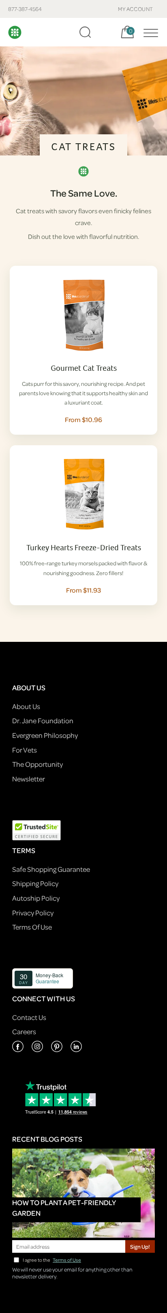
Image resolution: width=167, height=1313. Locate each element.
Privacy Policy (33, 913)
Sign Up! (140, 1246)
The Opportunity (37, 764)
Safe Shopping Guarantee (51, 869)
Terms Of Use (32, 927)
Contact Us (29, 1017)
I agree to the (52, 1259)
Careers (24, 1031)
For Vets (24, 750)
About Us (26, 706)
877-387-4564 (25, 9)
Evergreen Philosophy (45, 735)
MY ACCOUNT (135, 9)
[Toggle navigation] (149, 32)
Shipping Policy (35, 883)
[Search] (85, 32)
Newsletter (28, 779)
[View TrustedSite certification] (36, 829)
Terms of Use (67, 1259)
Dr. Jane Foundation (42, 721)
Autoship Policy (36, 898)
